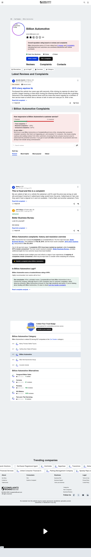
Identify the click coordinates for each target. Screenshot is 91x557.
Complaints (46, 65)
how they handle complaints (57, 285)
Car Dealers (53, 339)
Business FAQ (57, 478)
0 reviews (60, 45)
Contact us (4, 480)
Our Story (4, 478)
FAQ (27, 478)
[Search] (43, 145)
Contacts (61, 65)
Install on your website (44, 329)
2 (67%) (24, 127)
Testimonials (5, 482)
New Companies (67, 489)
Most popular (36, 154)
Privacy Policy (86, 480)
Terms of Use (86, 478)
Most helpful (25, 154)
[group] (16, 69)
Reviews (30, 65)
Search (84, 2)
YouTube (83, 495)
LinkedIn (87, 495)
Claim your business (59, 482)
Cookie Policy (86, 482)
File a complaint (46, 58)
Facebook (73, 495)
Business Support (58, 480)
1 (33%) (24, 125)
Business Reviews (67, 492)
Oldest (47, 154)
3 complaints (70, 45)
